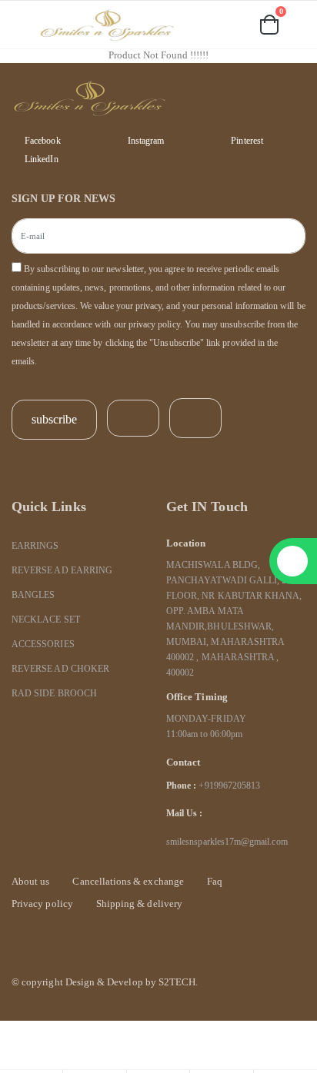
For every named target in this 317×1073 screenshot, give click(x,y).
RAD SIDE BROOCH (54, 694)
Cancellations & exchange (127, 881)
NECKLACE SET (46, 620)
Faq (214, 881)
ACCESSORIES (43, 644)
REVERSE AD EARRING (62, 571)
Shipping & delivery (139, 903)
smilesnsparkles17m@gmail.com (227, 842)
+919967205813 (229, 786)
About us (30, 881)
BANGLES (33, 595)
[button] (197, 27)
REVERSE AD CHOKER (60, 669)
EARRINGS (35, 546)
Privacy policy (42, 903)
